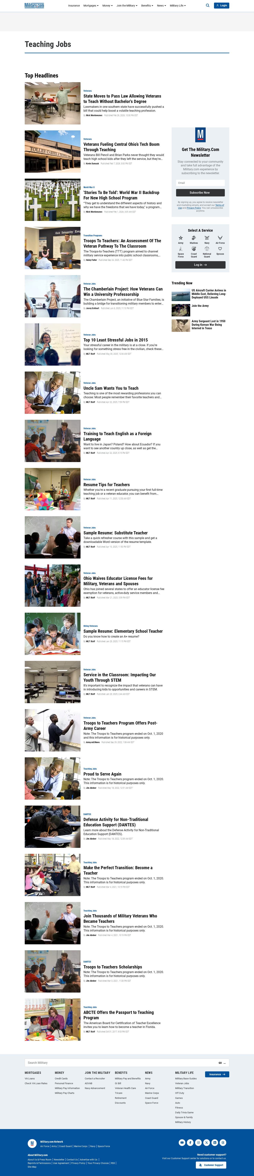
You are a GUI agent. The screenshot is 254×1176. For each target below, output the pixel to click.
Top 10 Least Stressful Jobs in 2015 (115, 340)
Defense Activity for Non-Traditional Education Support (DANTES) (115, 822)
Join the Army (200, 306)
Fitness (179, 1107)
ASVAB (88, 1083)
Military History (183, 1122)
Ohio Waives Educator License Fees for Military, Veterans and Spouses (118, 581)
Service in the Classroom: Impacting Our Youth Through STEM (119, 677)
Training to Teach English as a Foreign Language (117, 436)
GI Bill (118, 1083)
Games (179, 1098)
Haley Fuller (91, 260)
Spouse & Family (184, 1117)
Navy (147, 1083)
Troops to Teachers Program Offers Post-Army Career (120, 725)
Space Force (151, 1102)
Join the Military (126, 5)
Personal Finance (64, 1083)
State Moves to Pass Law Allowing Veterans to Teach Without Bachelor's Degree (122, 98)
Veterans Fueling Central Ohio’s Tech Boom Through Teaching (121, 147)
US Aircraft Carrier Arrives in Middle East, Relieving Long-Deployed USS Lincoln (209, 294)
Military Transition (184, 1088)
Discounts (120, 1102)
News (160, 5)
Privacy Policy (194, 208)
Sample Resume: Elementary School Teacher (123, 631)
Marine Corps (152, 1093)
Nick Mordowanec (94, 115)
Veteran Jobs (182, 1083)
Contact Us (72, 1159)
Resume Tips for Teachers (106, 484)
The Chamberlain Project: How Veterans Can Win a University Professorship (123, 291)
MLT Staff (90, 354)
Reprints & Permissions (39, 1163)
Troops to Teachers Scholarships (112, 967)
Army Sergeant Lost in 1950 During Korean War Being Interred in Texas (208, 324)
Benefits (146, 5)
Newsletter (59, 1159)
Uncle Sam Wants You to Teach (111, 388)
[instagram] (198, 1142)
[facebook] (190, 1142)
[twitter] (206, 1142)
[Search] (207, 6)
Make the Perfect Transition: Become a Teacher (117, 870)
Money (106, 5)
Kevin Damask (92, 163)
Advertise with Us (89, 1159)
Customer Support (213, 1165)
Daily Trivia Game (184, 1112)
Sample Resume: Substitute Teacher (115, 533)
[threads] (223, 1142)
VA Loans (30, 1078)
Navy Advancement (95, 1088)
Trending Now (182, 283)
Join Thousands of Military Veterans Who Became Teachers (120, 918)
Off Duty (179, 1093)
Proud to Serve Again (102, 774)
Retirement (120, 1098)
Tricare (118, 1093)
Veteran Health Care (125, 1088)
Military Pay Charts (64, 1093)
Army (147, 1078)
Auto (177, 1102)
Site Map (32, 1167)
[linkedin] (214, 1142)
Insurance (74, 5)
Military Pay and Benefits (128, 1078)
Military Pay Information (67, 1088)
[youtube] (182, 1142)
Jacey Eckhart (92, 308)
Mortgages (89, 5)
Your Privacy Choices (98, 1163)
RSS (113, 1163)
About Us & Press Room (40, 1159)
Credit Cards (61, 1078)
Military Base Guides (186, 1078)
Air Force (149, 1088)
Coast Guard (151, 1098)
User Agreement (61, 1163)
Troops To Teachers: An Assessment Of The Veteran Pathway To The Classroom (122, 243)
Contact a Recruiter (95, 1078)
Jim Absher (91, 788)
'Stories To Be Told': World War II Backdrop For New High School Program (121, 195)
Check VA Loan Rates (36, 1083)
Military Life (176, 5)
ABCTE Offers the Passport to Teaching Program (118, 1015)
